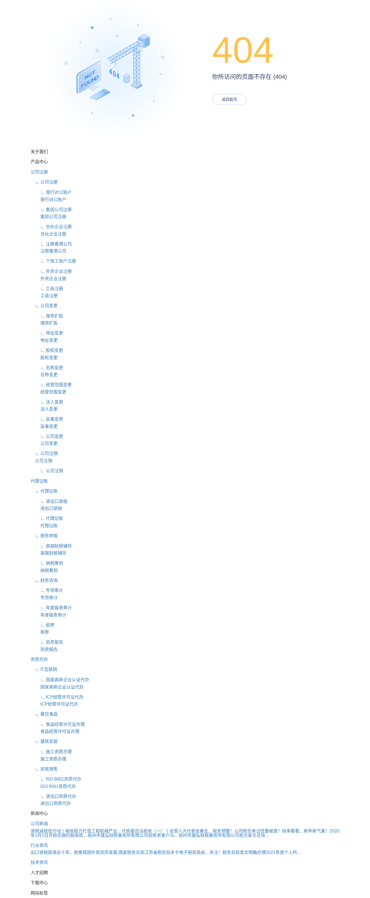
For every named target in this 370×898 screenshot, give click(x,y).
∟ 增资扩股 (47, 316)
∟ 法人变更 (47, 402)
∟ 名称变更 (47, 367)
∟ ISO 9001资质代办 (56, 779)
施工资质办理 (48, 759)
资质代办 (39, 659)
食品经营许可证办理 (55, 731)
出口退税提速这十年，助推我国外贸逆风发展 (74, 852)
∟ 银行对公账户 (51, 192)
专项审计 (44, 597)
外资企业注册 (48, 278)
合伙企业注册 (48, 234)
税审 (40, 632)
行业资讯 (39, 845)
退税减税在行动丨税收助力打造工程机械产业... (76, 831)
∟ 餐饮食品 (44, 714)
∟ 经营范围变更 (51, 384)
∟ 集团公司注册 (51, 209)
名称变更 (44, 374)
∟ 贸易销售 (44, 769)
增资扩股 (44, 323)
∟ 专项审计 (47, 590)
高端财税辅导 (48, 553)
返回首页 (229, 99)
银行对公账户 (48, 199)
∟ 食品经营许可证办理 (58, 724)
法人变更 (44, 409)
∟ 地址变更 (47, 333)
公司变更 (44, 443)
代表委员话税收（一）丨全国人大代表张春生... (167, 831)
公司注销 (41, 460)
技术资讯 (39, 862)
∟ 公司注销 (44, 453)
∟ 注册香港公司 (51, 244)
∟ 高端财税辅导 (51, 546)
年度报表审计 (48, 615)
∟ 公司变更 (44, 305)
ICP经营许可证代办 (54, 704)
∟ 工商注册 (47, 288)
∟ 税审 (42, 625)
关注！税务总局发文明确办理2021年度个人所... (254, 852)
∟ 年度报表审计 (51, 607)
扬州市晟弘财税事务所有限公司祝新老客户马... (132, 835)
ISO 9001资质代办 (53, 786)
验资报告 (44, 649)
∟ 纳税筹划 (47, 563)
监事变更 (44, 426)
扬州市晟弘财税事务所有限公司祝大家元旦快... (223, 835)
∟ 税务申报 (44, 535)
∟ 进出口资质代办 (53, 796)
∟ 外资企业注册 (51, 271)
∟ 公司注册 (44, 182)
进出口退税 (46, 508)
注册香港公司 (48, 251)
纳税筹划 (44, 570)
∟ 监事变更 (47, 419)
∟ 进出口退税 (49, 501)
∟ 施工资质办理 (51, 751)
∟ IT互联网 (44, 669)
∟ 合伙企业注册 (51, 226)
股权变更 (44, 357)
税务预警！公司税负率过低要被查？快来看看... (258, 831)
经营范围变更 (48, 392)
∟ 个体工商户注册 (53, 261)
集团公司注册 (48, 216)
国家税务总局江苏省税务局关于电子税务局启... (163, 852)
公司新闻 (39, 823)
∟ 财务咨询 (44, 580)
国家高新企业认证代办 (57, 687)
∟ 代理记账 (44, 491)
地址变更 (44, 340)
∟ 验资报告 (47, 642)
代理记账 (39, 481)
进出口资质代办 (51, 803)
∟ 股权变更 (47, 350)
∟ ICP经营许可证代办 (57, 697)
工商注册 (44, 295)
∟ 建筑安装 (44, 741)
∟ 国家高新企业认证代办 (60, 679)
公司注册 (39, 172)
